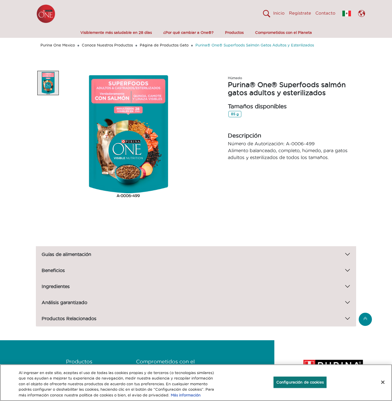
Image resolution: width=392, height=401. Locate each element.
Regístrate (300, 13)
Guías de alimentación (66, 254)
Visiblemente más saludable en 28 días (116, 32)
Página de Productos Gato (164, 45)
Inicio (279, 13)
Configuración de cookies (300, 382)
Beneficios (53, 270)
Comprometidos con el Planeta (283, 32)
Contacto (325, 13)
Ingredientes (56, 286)
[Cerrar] (383, 382)
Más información (186, 395)
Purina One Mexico (57, 45)
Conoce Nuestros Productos (107, 45)
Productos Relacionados (69, 318)
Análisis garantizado (64, 302)
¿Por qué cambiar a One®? (188, 32)
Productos (234, 32)
